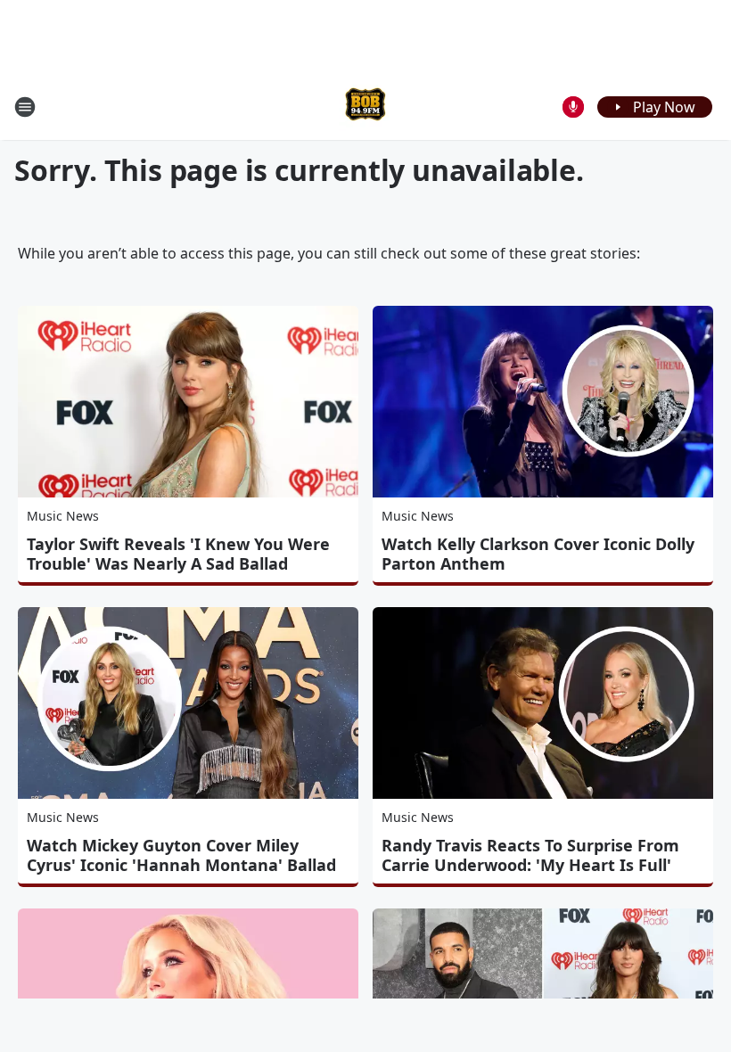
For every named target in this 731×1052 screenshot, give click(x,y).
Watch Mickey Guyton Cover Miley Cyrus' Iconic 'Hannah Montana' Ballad (181, 855)
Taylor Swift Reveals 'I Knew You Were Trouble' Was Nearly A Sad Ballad (178, 553)
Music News (63, 515)
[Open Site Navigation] (25, 107)
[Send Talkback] (573, 107)
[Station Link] (365, 107)
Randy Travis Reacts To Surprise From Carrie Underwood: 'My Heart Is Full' (530, 855)
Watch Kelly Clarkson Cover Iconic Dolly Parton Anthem (538, 553)
